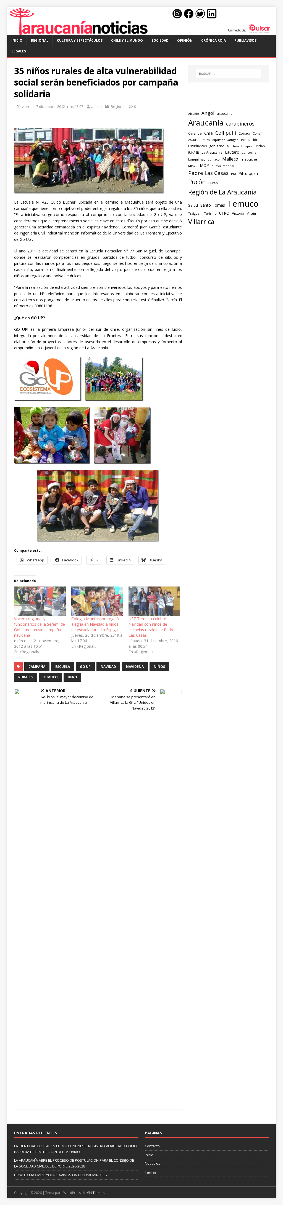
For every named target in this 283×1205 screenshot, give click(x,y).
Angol (207, 113)
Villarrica (201, 221)
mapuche (249, 159)
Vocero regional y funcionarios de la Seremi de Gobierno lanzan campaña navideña (39, 627)
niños (159, 666)
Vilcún (251, 213)
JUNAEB (193, 152)
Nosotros (152, 1163)
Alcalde (193, 114)
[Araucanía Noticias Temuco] (141, 31)
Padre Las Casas (208, 173)
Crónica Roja (213, 40)
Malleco (230, 159)
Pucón (197, 182)
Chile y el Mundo (127, 40)
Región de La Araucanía (222, 192)
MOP (204, 165)
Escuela (62, 666)
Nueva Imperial (222, 166)
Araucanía (206, 123)
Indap (260, 146)
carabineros (240, 123)
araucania (224, 113)
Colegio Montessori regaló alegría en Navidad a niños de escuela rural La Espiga (95, 624)
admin (96, 106)
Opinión (185, 40)
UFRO (72, 677)
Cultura (204, 140)
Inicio (16, 40)
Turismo (210, 213)
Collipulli (225, 132)
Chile (208, 133)
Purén (213, 183)
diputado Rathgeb (225, 140)
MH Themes (96, 1192)
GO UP (85, 666)
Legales (19, 51)
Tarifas (151, 1172)
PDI (233, 174)
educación (249, 139)
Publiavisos (245, 40)
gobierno (216, 145)
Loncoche (249, 152)
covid (192, 140)
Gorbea (233, 146)
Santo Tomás (212, 205)
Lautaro (232, 152)
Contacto (152, 1145)
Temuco (50, 677)
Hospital (247, 146)
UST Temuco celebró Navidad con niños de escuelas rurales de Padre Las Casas (151, 627)
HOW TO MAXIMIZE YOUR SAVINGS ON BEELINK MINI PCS (60, 1174)
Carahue (195, 133)
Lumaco (214, 159)
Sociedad (160, 40)
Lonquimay (196, 159)
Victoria (238, 213)
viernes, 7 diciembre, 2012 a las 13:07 (52, 106)
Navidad (108, 666)
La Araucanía (212, 152)
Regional (39, 40)
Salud (193, 205)
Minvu (192, 166)
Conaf (257, 133)
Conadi (244, 133)
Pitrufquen (248, 173)
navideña (135, 666)
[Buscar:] (228, 73)
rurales (25, 677)
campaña (36, 666)
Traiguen (194, 213)
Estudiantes (197, 146)
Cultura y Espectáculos (80, 40)
